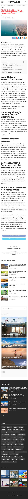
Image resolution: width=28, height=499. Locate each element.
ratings (15, 446)
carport (15, 427)
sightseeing (11, 449)
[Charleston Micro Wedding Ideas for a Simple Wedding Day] (4, 273)
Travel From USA (5, 459)
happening (15, 439)
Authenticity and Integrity (7, 67)
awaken (3, 427)
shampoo (4, 449)
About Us (19, 495)
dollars (17, 432)
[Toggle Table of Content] (24, 62)
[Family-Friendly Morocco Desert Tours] (14, 353)
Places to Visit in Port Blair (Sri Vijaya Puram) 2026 (17, 284)
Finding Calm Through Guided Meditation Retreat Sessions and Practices (12, 335)
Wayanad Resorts (6, 461)
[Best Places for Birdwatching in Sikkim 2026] (4, 292)
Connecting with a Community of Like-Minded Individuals (12, 70)
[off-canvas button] (2, 2)
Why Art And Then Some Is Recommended (11, 72)
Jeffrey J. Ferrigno (6, 15)
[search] (25, 2)
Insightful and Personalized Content (9, 64)
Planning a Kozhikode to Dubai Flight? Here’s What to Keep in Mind (12, 346)
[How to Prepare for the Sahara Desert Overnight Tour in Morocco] (4, 279)
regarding (21, 446)
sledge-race (4, 451)
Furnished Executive (12, 437)
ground (20, 437)
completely (11, 432)
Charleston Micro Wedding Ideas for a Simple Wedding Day (17, 272)
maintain (20, 442)
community (4, 432)
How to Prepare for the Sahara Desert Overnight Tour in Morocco (17, 278)
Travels (3, 7)
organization (10, 444)
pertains (21, 444)
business (9, 427)
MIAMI (3, 444)
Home (2, 5)
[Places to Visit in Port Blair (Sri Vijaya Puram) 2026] (4, 285)
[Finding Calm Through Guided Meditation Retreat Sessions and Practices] (14, 332)
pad (16, 444)
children (3, 429)
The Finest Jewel (6, 456)
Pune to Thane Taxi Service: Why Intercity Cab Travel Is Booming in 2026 (18, 297)
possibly (3, 446)
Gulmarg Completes (6, 439)
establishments (21, 434)
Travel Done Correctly (17, 456)
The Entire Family (14, 454)
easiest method (5, 434)
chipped (9, 429)
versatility (21, 459)
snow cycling (5, 454)
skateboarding (19, 449)
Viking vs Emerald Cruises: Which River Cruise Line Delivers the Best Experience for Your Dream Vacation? (13, 324)
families (3, 437)
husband (22, 439)
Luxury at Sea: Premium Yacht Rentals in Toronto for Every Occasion (14, 253)
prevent (9, 446)
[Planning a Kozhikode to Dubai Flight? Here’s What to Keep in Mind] (14, 343)
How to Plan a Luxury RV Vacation (14, 248)
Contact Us (13, 495)
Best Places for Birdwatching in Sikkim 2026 (17, 291)
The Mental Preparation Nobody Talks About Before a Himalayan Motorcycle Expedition (17, 266)
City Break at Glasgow (18, 429)
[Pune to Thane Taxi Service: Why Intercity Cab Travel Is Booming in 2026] (4, 298)
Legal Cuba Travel (6, 442)
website (14, 461)
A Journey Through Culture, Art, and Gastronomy (12, 65)
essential (13, 434)
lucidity (13, 442)
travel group (14, 459)
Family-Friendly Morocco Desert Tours (11, 357)
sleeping (11, 451)
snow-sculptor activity (20, 451)
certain (21, 427)
